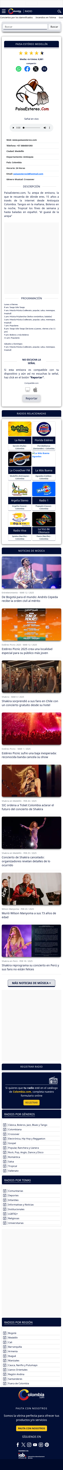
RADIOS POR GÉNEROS (19, 1114)
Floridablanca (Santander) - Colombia (44, 447)
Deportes (13, 1195)
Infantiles (13, 1200)
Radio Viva (19, 530)
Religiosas (13, 1218)
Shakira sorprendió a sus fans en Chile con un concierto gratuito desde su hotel (30, 703)
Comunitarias (15, 1190)
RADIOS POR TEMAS (17, 1180)
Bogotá (12, 1333)
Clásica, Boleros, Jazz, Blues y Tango (27, 1125)
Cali (10, 1342)
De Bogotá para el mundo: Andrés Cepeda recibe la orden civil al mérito (30, 599)
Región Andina (16, 1374)
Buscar (54, 26)
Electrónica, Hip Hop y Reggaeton (26, 1138)
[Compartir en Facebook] (27, 68)
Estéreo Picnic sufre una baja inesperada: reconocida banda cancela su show (29, 755)
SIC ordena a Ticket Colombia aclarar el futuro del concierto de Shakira (28, 807)
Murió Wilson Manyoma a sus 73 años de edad (29, 915)
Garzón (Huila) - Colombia (20, 447)
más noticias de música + (31, 983)
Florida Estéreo (44, 440)
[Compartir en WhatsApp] (19, 68)
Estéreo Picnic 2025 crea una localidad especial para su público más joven (27, 651)
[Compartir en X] (36, 68)
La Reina (20, 440)
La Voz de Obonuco (44, 531)
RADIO (28, 11)
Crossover (13, 1134)
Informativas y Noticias (21, 1204)
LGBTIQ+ (13, 1213)
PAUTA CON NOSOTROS (31, 1428)
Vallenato (13, 1170)
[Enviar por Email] (44, 68)
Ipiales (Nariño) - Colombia (20, 537)
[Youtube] (35, 1443)
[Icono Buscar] (59, 11)
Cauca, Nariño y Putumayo (23, 1365)
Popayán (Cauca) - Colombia (44, 507)
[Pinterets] (47, 1443)
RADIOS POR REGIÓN (18, 1322)
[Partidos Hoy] (41, 1443)
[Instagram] (29, 1443)
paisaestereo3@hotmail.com (28, 173)
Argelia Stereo (19, 500)
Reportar (32, 398)
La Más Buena (43, 470)
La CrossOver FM (20, 470)
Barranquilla (15, 1346)
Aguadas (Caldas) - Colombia (43, 477)
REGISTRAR (31, 1102)
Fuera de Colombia (18, 1383)
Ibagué (12, 1356)
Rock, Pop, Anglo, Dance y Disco (26, 1152)
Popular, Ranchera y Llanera (23, 1147)
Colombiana (15, 1129)
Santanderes (15, 1379)
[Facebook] (18, 1443)
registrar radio (31, 1066)
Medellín (13, 1337)
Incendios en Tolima (35, 17)
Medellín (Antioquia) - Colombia (20, 477)
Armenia (13, 1351)
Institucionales (16, 1209)
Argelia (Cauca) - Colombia (19, 507)
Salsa (11, 1161)
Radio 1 (43, 500)
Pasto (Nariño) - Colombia (44, 537)
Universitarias (16, 1223)
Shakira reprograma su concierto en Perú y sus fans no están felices (30, 967)
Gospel (12, 1143)
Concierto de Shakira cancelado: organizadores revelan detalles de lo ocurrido (26, 861)
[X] (23, 1443)
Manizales (13, 1360)
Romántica (14, 1157)
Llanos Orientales (18, 1369)
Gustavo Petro (55, 17)
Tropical (12, 1166)
